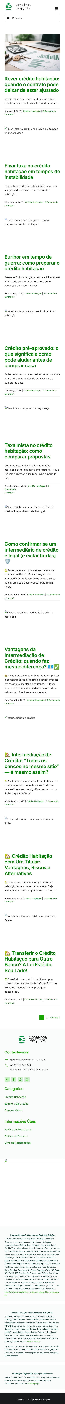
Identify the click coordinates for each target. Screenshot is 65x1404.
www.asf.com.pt (33, 1342)
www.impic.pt (33, 1384)
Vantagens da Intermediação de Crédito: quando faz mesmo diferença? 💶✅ (32, 658)
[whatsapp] (20, 1079)
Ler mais (9, 114)
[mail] (27, 1079)
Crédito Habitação (32, 111)
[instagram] (7, 1079)
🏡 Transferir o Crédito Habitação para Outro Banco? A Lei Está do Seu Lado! (30, 961)
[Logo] (18, 4)
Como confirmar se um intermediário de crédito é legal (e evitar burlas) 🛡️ (31, 552)
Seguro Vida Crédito (17, 1103)
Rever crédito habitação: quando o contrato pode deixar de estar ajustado (32, 84)
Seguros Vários (13, 1110)
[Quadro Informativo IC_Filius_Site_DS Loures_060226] (34, 1160)
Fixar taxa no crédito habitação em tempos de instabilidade (32, 171)
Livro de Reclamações (18, 1142)
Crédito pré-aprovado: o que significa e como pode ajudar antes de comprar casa (31, 357)
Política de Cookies (16, 1136)
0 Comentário (49, 111)
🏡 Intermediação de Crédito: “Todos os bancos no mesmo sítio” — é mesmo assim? (32, 763)
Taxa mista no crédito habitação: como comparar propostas (29, 451)
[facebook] (13, 1079)
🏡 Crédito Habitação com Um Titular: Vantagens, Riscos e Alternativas (28, 864)
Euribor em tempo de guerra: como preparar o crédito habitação (32, 262)
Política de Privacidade (18, 1129)
